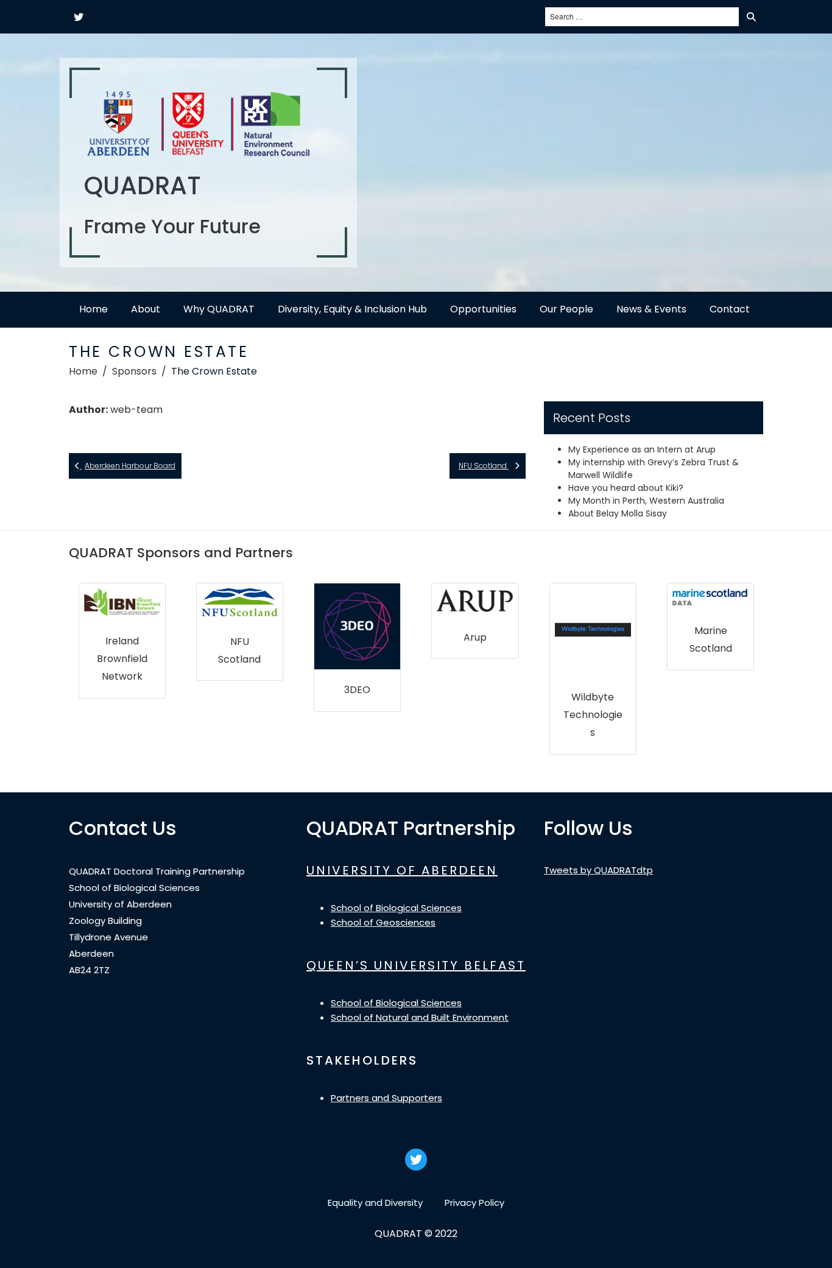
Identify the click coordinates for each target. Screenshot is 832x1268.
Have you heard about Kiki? (625, 488)
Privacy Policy (474, 1202)
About (145, 309)
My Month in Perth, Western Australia (646, 501)
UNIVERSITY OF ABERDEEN (402, 870)
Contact (730, 309)
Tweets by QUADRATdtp (598, 870)
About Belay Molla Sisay (617, 513)
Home (93, 309)
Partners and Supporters (386, 1097)
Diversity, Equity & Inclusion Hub (352, 309)
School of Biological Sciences (396, 907)
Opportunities (483, 309)
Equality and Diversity (375, 1202)
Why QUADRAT (219, 309)
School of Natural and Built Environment (420, 1017)
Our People (566, 309)
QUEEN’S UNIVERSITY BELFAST (416, 965)
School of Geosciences (383, 922)
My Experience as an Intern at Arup (642, 449)
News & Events (651, 309)
